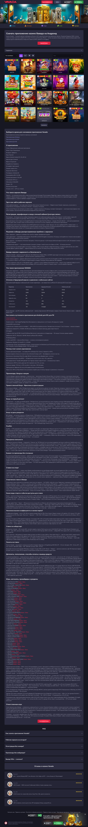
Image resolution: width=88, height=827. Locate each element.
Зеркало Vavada (44, 43)
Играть (20, 581)
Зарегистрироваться (47, 2)
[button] (1, 13)
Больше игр (44, 125)
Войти (57, 2)
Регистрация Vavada (44, 721)
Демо (23, 581)
